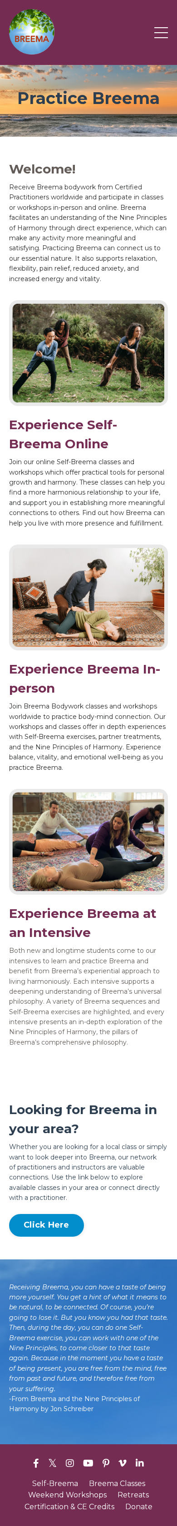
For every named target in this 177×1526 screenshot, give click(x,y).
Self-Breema (55, 1483)
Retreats (133, 1495)
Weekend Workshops (67, 1495)
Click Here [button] (46, 1225)
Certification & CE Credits (69, 1506)
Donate (138, 1506)
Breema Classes (117, 1483)
